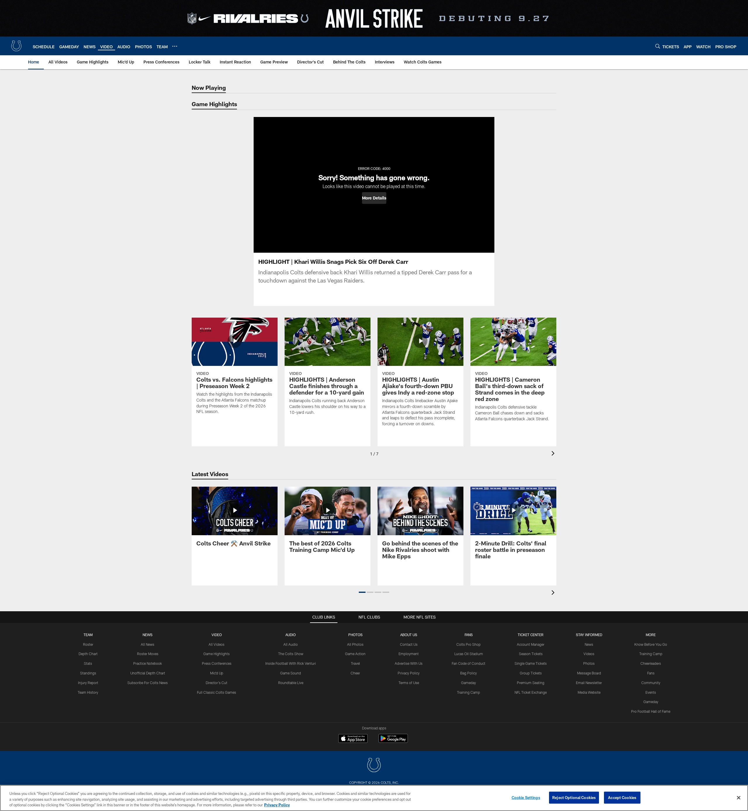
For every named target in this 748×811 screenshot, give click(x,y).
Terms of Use (409, 683)
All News (147, 644)
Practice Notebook (147, 663)
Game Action (355, 654)
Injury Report (88, 683)
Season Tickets (531, 654)
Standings (88, 673)
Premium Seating (530, 683)
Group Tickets (531, 673)
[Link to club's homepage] (16, 46)
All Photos (355, 644)
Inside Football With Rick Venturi (290, 663)
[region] (374, 798)
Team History (88, 692)
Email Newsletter (589, 683)
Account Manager (530, 644)
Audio (290, 635)
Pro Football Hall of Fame (650, 711)
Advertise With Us (409, 663)
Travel (355, 663)
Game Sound (290, 673)
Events (650, 692)
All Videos (216, 644)
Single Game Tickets (531, 663)
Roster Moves (147, 654)
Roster (88, 644)
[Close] (738, 797)
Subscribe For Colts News (147, 683)
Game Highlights (216, 654)
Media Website (589, 692)
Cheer (355, 673)
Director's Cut (216, 683)
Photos (355, 635)
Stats (88, 663)
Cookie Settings (526, 797)
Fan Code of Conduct (468, 663)
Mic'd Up (216, 673)
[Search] (657, 46)
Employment (409, 654)
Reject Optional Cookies (574, 797)
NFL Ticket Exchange (531, 692)
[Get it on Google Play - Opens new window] (393, 741)
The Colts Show (290, 654)
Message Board (589, 673)
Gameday (468, 683)
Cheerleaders (650, 663)
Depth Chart (88, 654)
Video (217, 635)
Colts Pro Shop (468, 644)
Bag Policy (468, 673)
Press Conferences (216, 663)
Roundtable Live (290, 683)
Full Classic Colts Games (216, 692)
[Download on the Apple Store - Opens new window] (353, 739)
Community (650, 683)
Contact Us (409, 644)
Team (88, 635)
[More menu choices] (174, 46)
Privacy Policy (409, 673)
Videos (588, 654)
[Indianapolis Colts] (374, 766)
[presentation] (554, 454)
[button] (374, 198)
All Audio (290, 644)
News (148, 635)
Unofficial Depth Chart (147, 673)
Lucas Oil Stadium (468, 654)
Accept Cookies (622, 797)
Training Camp (468, 692)
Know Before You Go (650, 644)
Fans (650, 673)
